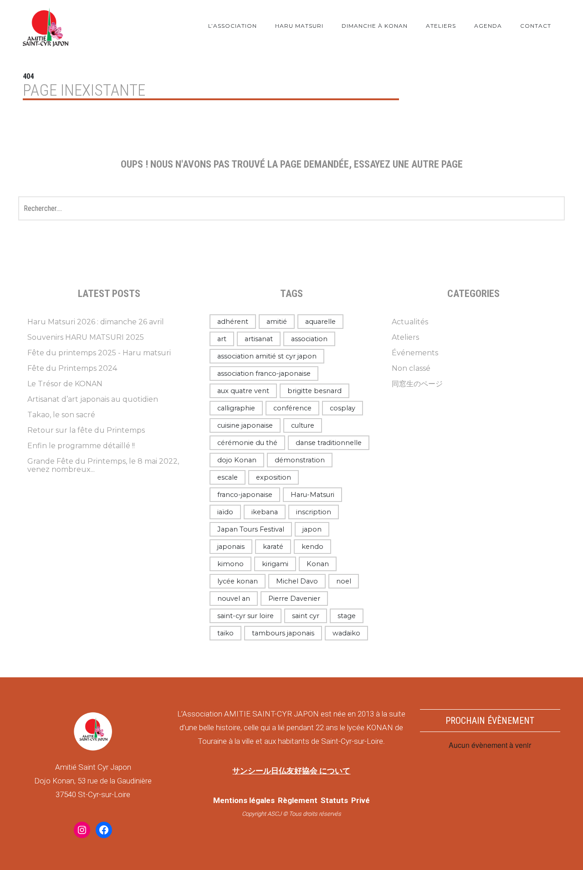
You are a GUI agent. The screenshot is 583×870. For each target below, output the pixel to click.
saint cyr (305, 616)
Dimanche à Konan (375, 25)
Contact (535, 25)
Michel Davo (297, 581)
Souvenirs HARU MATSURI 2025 (85, 337)
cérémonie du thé (247, 443)
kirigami (275, 564)
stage (347, 616)
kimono (230, 564)
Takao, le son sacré (61, 414)
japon (312, 529)
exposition (273, 477)
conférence (292, 408)
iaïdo (225, 512)
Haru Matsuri (299, 25)
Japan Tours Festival (250, 529)
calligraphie (236, 408)
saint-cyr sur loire (245, 616)
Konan (318, 564)
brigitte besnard (314, 391)
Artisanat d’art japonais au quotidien (92, 399)
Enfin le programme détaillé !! (81, 445)
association (309, 339)
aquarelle (320, 321)
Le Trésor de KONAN (64, 383)
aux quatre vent (243, 391)
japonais (231, 546)
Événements (415, 352)
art (221, 339)
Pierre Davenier (294, 598)
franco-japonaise (244, 495)
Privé (360, 800)
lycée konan (237, 581)
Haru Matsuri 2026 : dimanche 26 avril (95, 321)
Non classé (411, 368)
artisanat (259, 339)
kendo (312, 546)
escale (227, 477)
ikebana (264, 512)
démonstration (300, 460)
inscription (313, 512)
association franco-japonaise (264, 373)
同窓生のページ (417, 383)
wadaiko (346, 633)
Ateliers (441, 25)
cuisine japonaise (245, 425)
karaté (273, 546)
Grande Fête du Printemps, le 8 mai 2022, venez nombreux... (103, 465)
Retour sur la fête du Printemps (86, 430)
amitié (276, 321)
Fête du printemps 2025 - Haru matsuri (99, 352)
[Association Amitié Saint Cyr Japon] (45, 26)
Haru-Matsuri (312, 495)
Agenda (488, 25)
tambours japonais (283, 633)
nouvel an (233, 598)
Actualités (410, 321)
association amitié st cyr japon (267, 356)
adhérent (232, 321)
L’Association (232, 25)
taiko (225, 633)
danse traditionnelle (329, 443)
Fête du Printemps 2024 (72, 368)
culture (302, 425)
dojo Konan (236, 460)
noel (343, 581)
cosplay (342, 408)
